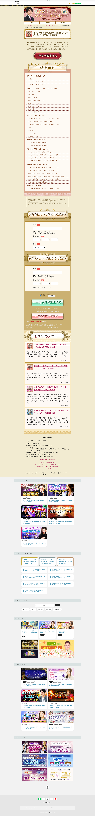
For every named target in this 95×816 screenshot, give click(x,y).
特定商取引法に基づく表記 (47, 459)
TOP (32, 22)
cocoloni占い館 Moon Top (29, 25)
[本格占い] (17, 3)
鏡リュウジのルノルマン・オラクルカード (46, 25)
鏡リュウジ (48, 609)
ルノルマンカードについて (51, 466)
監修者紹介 (47, 22)
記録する (43, 295)
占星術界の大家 (57, 609)
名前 (34, 225)
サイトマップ (47, 468)
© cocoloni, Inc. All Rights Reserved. (47, 812)
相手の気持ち (25, 609)
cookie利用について (47, 802)
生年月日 (36, 236)
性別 (34, 244)
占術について (63, 22)
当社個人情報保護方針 (33, 202)
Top (47, 464)
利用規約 (49, 203)
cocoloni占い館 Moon (47, 803)
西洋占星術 (40, 609)
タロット (33, 609)
